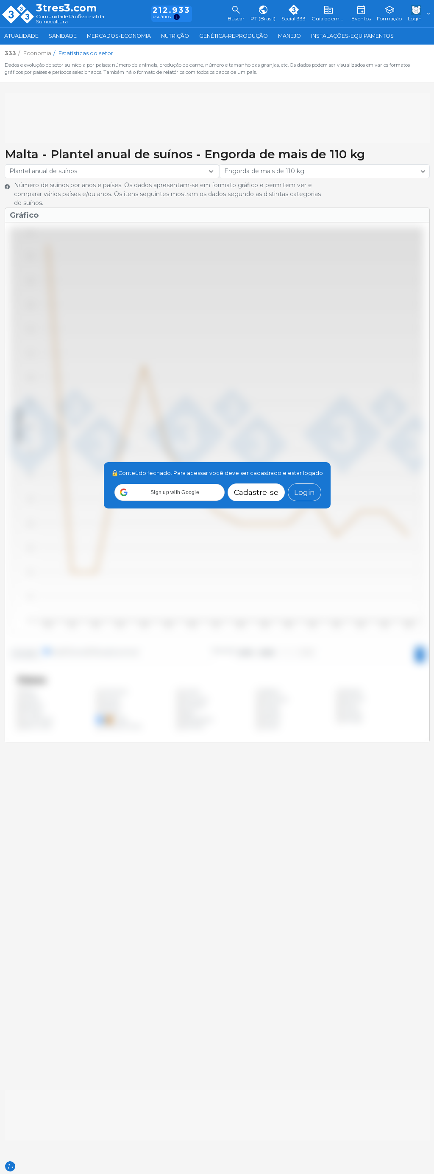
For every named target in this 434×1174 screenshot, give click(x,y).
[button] (169, 492)
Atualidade (21, 36)
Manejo (289, 36)
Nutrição (175, 36)
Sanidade (63, 36)
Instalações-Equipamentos (352, 36)
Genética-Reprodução (233, 36)
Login (304, 492)
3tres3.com (66, 8)
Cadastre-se (256, 492)
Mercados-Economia (119, 36)
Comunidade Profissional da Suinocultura (70, 19)
